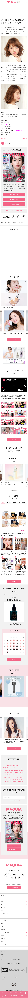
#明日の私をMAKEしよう (14, 765)
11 (10, 643)
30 (4, 652)
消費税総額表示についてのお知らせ (14, 963)
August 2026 (14, 631)
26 (14, 649)
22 (23, 646)
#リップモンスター (7, 781)
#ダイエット (19, 779)
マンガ (2, 951)
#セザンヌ (14, 781)
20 (17, 646)
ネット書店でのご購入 (14, 204)
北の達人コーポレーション (15, 624)
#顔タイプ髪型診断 (7, 777)
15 (23, 643)
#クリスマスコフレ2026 (20, 768)
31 (7, 652)
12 (14, 643)
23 (4, 649)
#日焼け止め (21, 777)
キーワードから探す (14, 800)
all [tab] (3, 502)
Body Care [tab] (22, 502)
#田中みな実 (6, 772)
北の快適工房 (14, 623)
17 (7, 646)
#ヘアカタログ (15, 777)
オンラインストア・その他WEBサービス (10, 959)
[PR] (14, 355)
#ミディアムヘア (15, 210)
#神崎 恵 (11, 772)
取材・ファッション (5, 954)
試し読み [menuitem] (3, 935)
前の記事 (4, 138)
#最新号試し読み (21, 781)
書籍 (2, 956)
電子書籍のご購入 (14, 199)
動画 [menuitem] (2, 941)
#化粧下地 (14, 779)
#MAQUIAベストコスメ (9, 768)
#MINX (21, 210)
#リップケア (8, 779)
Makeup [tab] (15, 502)
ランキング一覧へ (14, 581)
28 (20, 649)
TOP (2, 222)
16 (4, 646)
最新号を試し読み (14, 194)
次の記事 (24, 138)
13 (17, 643)
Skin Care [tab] (8, 502)
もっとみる (14, 339)
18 (10, 646)
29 (23, 649)
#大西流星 (21, 770)
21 (20, 646)
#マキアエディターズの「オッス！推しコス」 (14, 774)
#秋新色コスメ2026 (9, 770)
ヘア (2, 15)
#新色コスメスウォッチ (19, 772)
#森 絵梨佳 (16, 770)
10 (7, 643)
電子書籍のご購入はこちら (14, 849)
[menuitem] (14, 895)
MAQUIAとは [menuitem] (4, 948)
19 (14, 646)
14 (20, 643)
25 (11, 649)
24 (7, 649)
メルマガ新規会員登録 (14, 887)
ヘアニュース (10, 222)
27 (17, 649)
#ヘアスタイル (8, 210)
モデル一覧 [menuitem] (3, 944)
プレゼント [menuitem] (3, 938)
